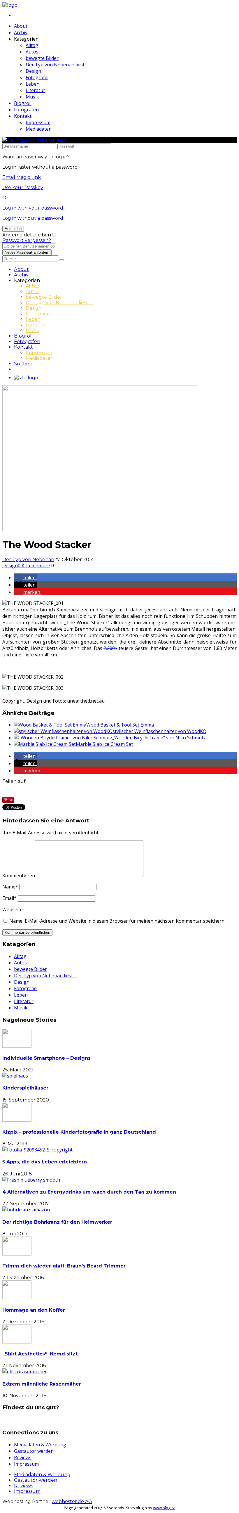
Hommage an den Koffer (33, 1310)
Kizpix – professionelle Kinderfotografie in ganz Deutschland (79, 1132)
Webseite (12, 909)
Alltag (32, 45)
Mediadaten (39, 129)
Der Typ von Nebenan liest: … (58, 64)
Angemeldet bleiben (26, 235)
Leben (32, 84)
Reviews (22, 1457)
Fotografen (26, 109)
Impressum (38, 122)
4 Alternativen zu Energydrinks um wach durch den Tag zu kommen (89, 1192)
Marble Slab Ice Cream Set (104, 744)
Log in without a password (32, 218)
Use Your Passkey (22, 187)
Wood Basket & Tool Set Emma (120, 725)
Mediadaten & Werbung (40, 1444)
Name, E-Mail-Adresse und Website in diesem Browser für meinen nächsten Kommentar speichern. (117, 921)
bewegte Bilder (42, 58)
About (20, 26)
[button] (25, 577)
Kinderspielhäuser (25, 1088)
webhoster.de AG (72, 1501)
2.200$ (110, 648)
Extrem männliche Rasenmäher (41, 1384)
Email (9, 898)
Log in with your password (32, 208)
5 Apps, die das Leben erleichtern (44, 1162)
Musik (32, 97)
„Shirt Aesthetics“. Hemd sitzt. (40, 1354)
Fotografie (37, 77)
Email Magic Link (21, 177)
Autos (32, 52)
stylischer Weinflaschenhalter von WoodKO (159, 731)
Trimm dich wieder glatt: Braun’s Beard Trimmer (64, 1266)
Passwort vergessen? (26, 240)
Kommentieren (18, 875)
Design (33, 71)
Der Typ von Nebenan (28, 559)
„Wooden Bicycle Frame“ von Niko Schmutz (159, 737)
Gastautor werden (34, 1451)
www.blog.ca (164, 1507)
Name (10, 886)
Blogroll (22, 103)
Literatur (35, 90)
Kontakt (22, 116)
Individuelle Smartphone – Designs (46, 1058)
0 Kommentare (34, 565)
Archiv (20, 32)
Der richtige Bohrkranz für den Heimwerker (57, 1222)
